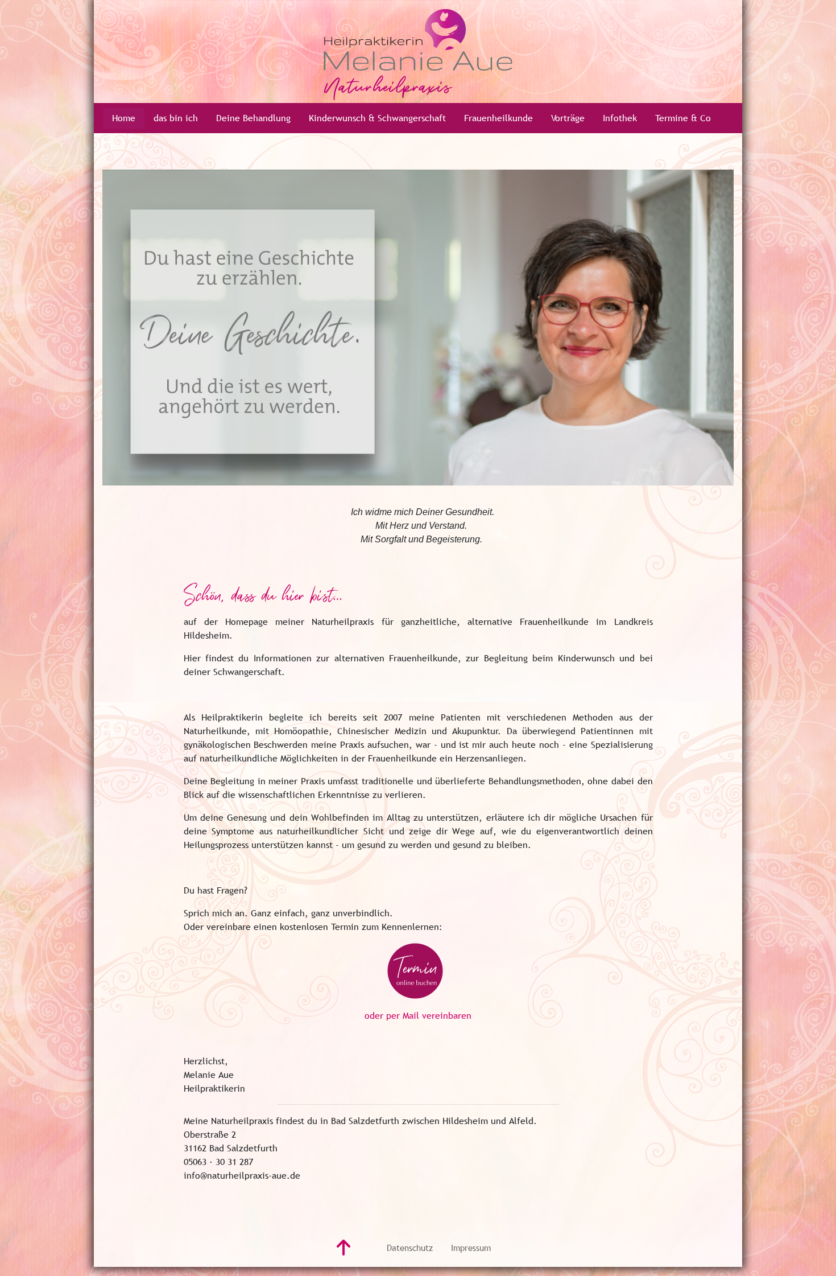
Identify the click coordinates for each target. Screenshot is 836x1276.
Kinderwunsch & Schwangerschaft (377, 118)
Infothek (620, 118)
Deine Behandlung (253, 118)
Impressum (471, 1247)
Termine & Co (683, 118)
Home (123, 118)
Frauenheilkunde (498, 118)
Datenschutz (410, 1247)
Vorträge (568, 118)
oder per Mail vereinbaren (418, 1015)
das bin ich (176, 118)
